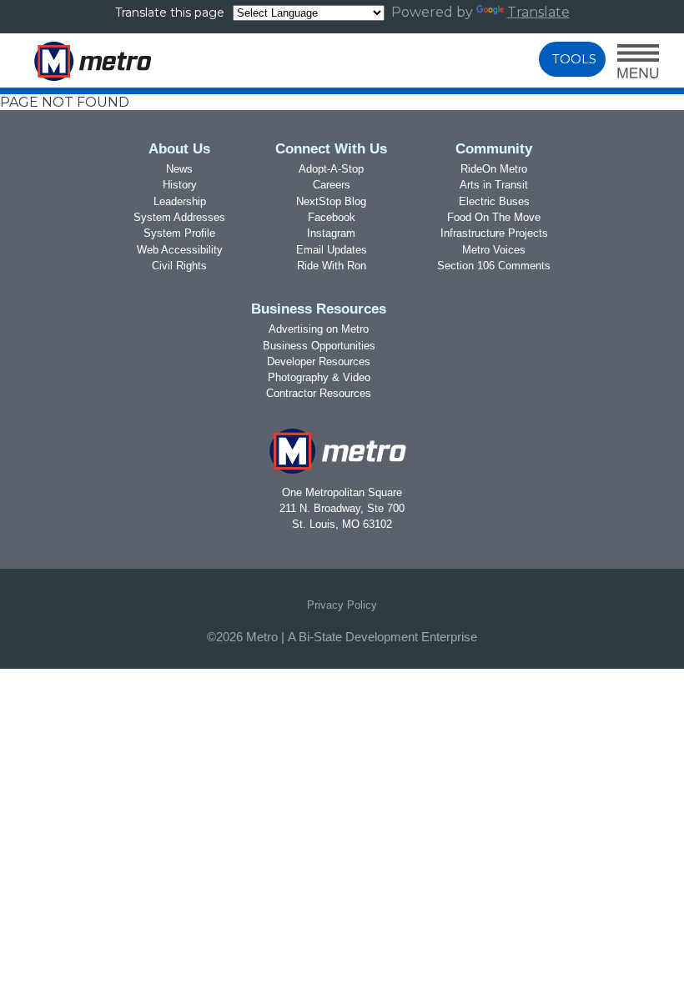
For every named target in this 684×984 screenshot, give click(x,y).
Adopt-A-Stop (331, 169)
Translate (538, 12)
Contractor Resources (318, 393)
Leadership (179, 201)
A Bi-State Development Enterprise (382, 637)
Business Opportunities (319, 345)
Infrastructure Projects (494, 233)
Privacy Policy (342, 605)
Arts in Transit (494, 184)
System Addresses (179, 217)
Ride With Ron (331, 265)
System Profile (179, 233)
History (180, 184)
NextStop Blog (331, 201)
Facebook (331, 217)
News (179, 169)
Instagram (331, 233)
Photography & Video (319, 377)
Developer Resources (318, 361)
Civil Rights (179, 265)
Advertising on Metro (319, 329)
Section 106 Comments (494, 265)
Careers (331, 184)
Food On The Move (494, 217)
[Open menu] (638, 63)
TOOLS (574, 59)
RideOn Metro (493, 169)
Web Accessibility (180, 249)
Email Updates (331, 249)
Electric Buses (494, 201)
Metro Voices (494, 249)
